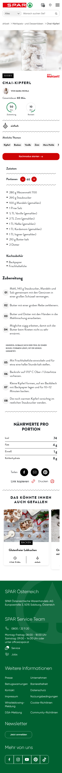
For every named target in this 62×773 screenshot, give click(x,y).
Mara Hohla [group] (48, 145)
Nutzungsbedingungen (44, 696)
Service (15, 648)
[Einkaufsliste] (43, 5)
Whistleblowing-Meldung (14, 704)
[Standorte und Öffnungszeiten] (50, 5)
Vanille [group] (28, 145)
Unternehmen (38, 677)
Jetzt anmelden (18, 734)
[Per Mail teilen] (35, 472)
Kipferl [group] (7, 145)
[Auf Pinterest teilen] (45, 472)
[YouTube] (26, 759)
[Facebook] (9, 759)
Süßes (8, 75)
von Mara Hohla (20, 90)
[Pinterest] (35, 759)
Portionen (12, 179)
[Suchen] (56, 13)
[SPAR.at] (18, 5)
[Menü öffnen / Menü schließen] (58, 5)
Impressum (11, 696)
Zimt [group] (37, 145)
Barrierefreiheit (39, 684)
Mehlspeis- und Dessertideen (28, 23)
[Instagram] (18, 759)
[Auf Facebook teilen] (24, 472)
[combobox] (12, 13)
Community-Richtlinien (44, 712)
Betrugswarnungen (16, 684)
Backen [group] (17, 145)
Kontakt (9, 690)
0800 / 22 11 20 (20, 628)
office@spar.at (20, 642)
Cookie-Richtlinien (41, 702)
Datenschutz (38, 690)
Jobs (14, 654)
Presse (9, 677)
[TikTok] (44, 759)
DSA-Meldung (13, 712)
